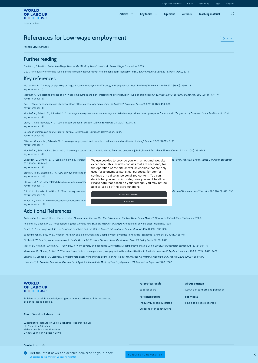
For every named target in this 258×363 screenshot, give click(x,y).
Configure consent (129, 194)
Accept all (129, 201)
